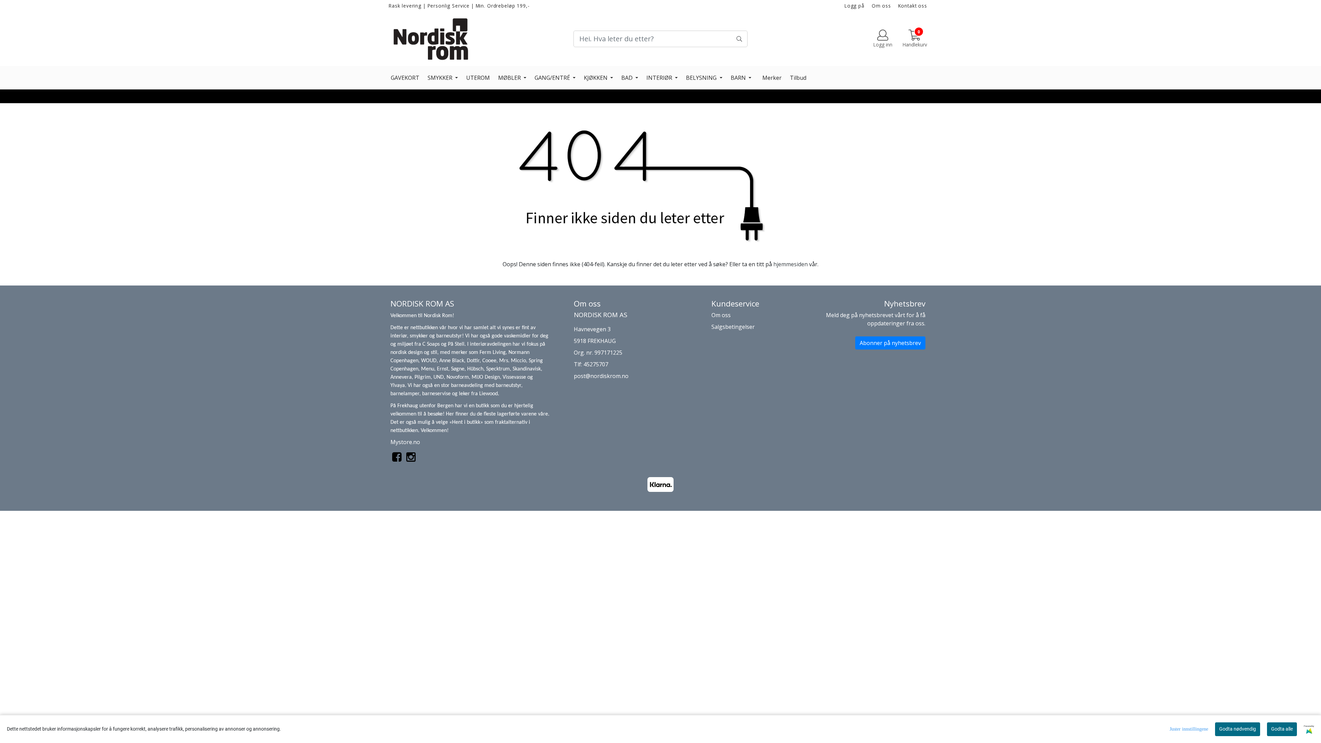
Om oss (881, 5)
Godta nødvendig (1237, 729)
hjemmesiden (790, 264)
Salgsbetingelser (733, 327)
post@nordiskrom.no (601, 376)
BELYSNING (702, 78)
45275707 (595, 364)
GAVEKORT (405, 78)
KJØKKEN (596, 78)
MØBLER (510, 78)
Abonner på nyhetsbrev (890, 343)
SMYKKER (441, 78)
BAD (627, 78)
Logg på (854, 5)
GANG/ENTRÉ (553, 78)
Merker (772, 78)
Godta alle (1282, 729)
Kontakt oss (912, 5)
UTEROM (478, 78)
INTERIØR (660, 78)
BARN (739, 78)
